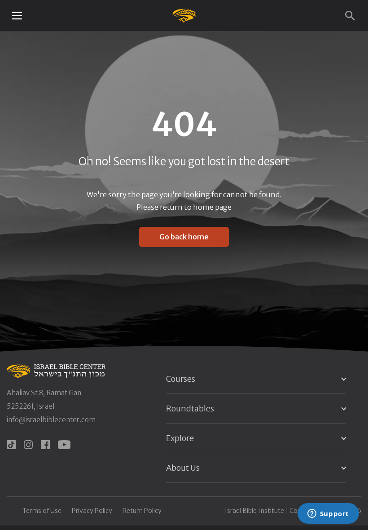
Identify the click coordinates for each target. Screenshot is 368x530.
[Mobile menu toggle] (17, 16)
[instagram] (28, 444)
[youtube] (64, 444)
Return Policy (142, 511)
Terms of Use (41, 511)
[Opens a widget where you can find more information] (328, 514)
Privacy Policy (92, 511)
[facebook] (45, 444)
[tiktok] (11, 444)
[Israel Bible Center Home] (184, 15)
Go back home (184, 236)
